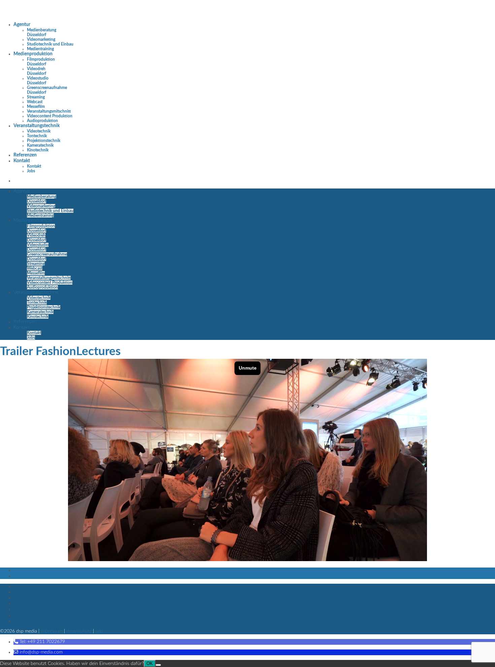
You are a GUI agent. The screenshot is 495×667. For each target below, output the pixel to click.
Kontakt (21, 160)
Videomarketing (41, 39)
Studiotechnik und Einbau (50, 44)
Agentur (21, 24)
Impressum (52, 631)
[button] (39, 641)
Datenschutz (79, 631)
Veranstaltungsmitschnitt (49, 111)
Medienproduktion (33, 54)
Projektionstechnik (43, 141)
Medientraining (40, 49)
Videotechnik (39, 131)
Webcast (34, 102)
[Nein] (158, 665)
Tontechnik (37, 136)
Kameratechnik (40, 145)
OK (149, 663)
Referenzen (25, 155)
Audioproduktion (42, 121)
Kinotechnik (37, 150)
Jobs (31, 171)
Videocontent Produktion (49, 116)
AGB (99, 631)
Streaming (36, 97)
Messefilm (36, 107)
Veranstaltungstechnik (36, 125)
